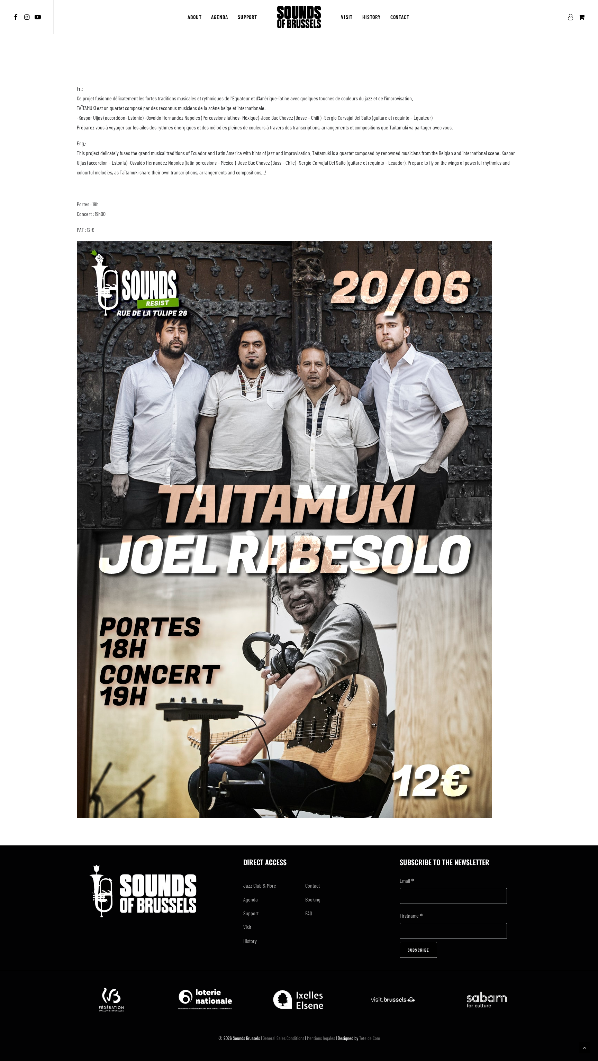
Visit (347, 16)
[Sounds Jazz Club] (299, 17)
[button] (16, 17)
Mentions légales (321, 1038)
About (194, 16)
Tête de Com (369, 1038)
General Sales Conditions (283, 1038)
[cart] (581, 17)
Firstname (411, 916)
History (371, 16)
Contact (399, 16)
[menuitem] (16, 17)
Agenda (219, 16)
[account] (572, 17)
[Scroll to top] (584, 1046)
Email (407, 881)
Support (247, 16)
